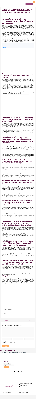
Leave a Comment (4, 13)
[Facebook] (14, 371)
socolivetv (4, 47)
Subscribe (6, 367)
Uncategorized (10, 13)
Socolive (28, 15)
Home (2, 4)
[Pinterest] (17, 371)
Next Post (30, 320)
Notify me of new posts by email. (7, 344)
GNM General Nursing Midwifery (8, 386)
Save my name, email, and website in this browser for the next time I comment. (14, 341)
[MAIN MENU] (34, 2)
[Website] (29, 339)
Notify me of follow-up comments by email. (9, 342)
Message (5, 365)
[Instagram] (21, 371)
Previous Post (6, 320)
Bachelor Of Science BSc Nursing (8, 385)
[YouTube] (18, 371)
